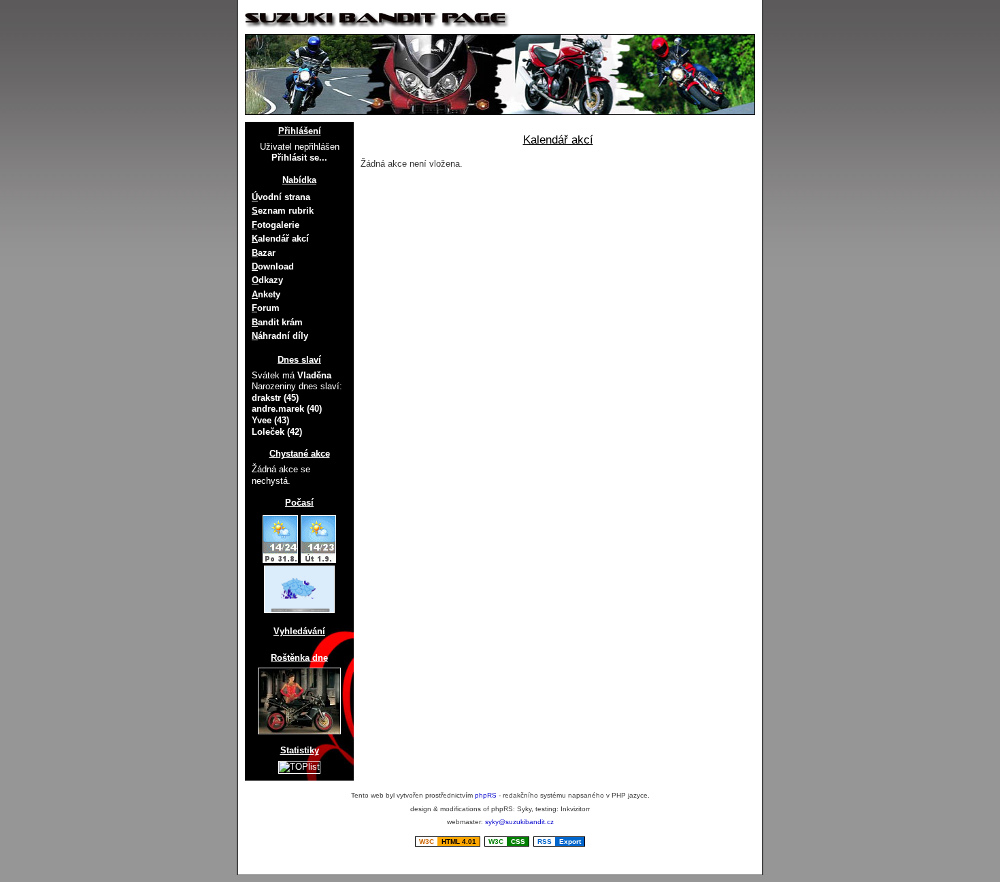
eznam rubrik (283, 211)
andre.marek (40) (287, 409)
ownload (273, 266)
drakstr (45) (275, 398)
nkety (266, 294)
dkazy (267, 280)
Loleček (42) (277, 432)
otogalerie (275, 225)
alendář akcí (280, 238)
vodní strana (281, 197)
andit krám (277, 322)
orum (266, 308)
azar (264, 253)
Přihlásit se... (299, 157)
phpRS (486, 795)
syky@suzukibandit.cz (519, 822)
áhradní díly (280, 336)
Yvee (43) (270, 420)
